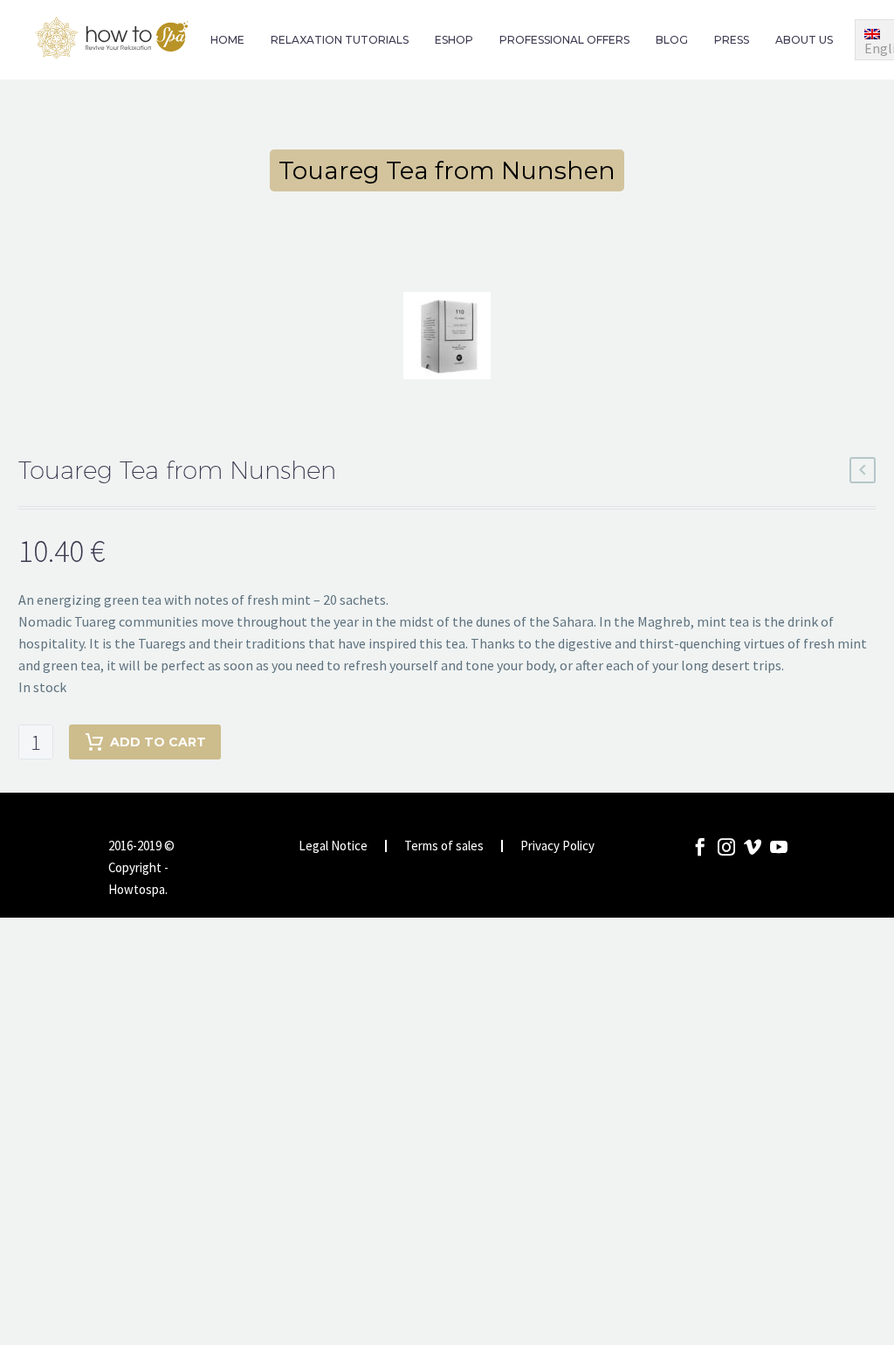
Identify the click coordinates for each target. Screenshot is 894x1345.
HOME (227, 39)
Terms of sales (444, 846)
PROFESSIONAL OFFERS (564, 39)
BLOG (672, 39)
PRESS (731, 39)
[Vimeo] (752, 847)
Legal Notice (333, 846)
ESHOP (454, 39)
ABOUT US (804, 39)
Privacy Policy (557, 846)
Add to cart (158, 742)
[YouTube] (778, 847)
